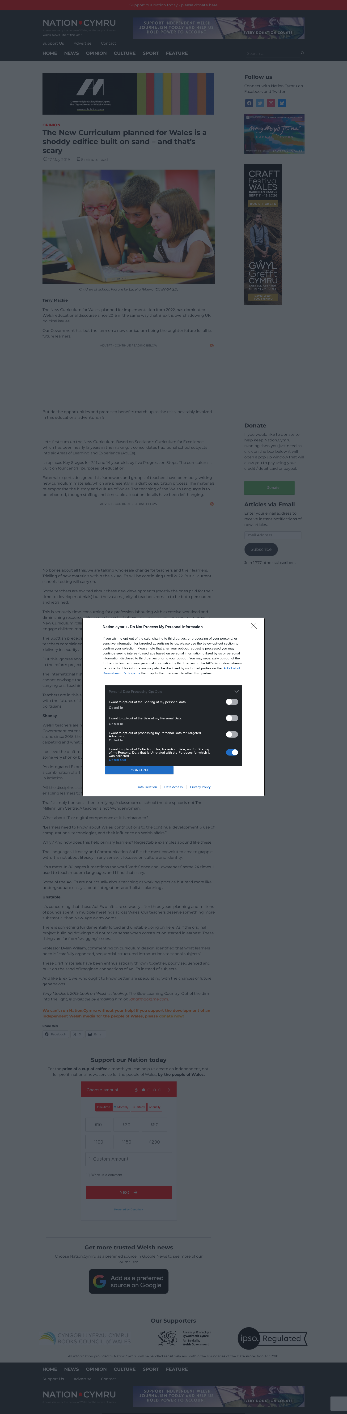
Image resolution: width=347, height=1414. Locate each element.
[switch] (232, 702)
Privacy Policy (200, 787)
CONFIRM (139, 770)
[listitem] (173, 691)
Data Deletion (147, 787)
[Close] (255, 627)
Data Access (173, 787)
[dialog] (173, 707)
